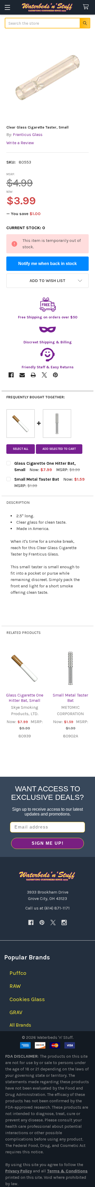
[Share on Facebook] (11, 375)
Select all (20, 449)
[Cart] (87, 7)
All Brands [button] (20, 1025)
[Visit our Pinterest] (42, 922)
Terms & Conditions (67, 1170)
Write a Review (20, 142)
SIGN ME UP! (48, 843)
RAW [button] (15, 986)
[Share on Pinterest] (55, 375)
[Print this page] (33, 375)
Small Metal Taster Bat (70, 698)
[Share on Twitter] (44, 375)
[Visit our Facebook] (31, 922)
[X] (53, 922)
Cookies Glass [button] (27, 999)
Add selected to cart (59, 449)
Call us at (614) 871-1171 (47, 908)
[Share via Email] (22, 375)
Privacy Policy (18, 1170)
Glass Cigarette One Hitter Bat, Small (24, 698)
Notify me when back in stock (47, 263)
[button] (47, 281)
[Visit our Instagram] (64, 922)
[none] (47, 77)
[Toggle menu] (7, 7)
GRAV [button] (16, 1012)
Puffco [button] (18, 973)
